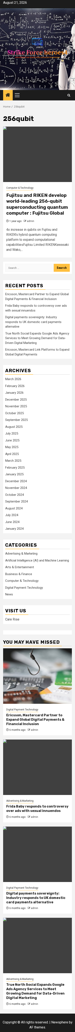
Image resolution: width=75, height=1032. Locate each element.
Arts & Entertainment (19, 567)
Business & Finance (18, 574)
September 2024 (16, 501)
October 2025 (14, 413)
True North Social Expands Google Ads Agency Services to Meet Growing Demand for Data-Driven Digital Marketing (37, 338)
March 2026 (13, 379)
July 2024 (11, 515)
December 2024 (16, 481)
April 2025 (12, 454)
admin (30, 221)
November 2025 (16, 406)
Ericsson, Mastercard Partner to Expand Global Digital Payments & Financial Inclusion (35, 719)
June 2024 (12, 522)
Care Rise (12, 619)
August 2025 (13, 427)
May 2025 (11, 447)
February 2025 (15, 467)
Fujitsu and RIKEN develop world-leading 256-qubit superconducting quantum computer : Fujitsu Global (37, 204)
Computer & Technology (20, 187)
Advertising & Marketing (21, 553)
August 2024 (13, 508)
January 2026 (14, 393)
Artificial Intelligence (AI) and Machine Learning (37, 560)
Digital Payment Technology (24, 588)
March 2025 (13, 461)
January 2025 (14, 474)
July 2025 (11, 433)
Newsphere (59, 1022)
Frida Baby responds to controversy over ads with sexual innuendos (37, 808)
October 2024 (14, 495)
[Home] (8, 95)
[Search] (68, 95)
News (9, 594)
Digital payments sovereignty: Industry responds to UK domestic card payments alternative (33, 321)
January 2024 (14, 529)
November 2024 (16, 488)
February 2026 (15, 386)
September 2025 (16, 420)
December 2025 (16, 399)
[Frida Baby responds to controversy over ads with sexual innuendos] (37, 767)
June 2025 (12, 440)
